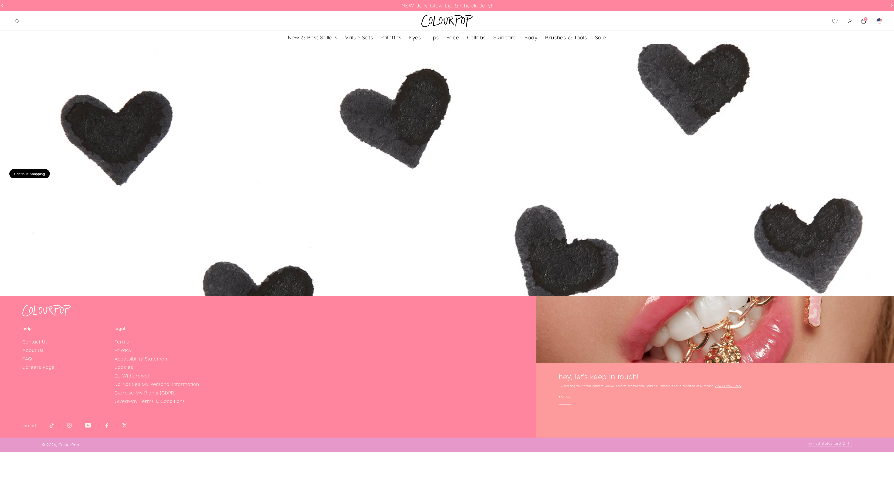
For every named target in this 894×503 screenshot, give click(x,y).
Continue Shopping (29, 174)
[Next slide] (891, 5)
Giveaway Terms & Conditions (150, 401)
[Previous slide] (2, 5)
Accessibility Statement (142, 358)
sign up (565, 396)
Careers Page (38, 367)
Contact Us (35, 341)
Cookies (124, 367)
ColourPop (68, 444)
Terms (122, 341)
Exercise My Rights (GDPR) (145, 392)
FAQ (27, 358)
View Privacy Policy (728, 385)
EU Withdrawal (132, 375)
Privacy (123, 350)
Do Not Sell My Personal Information (157, 384)
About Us (33, 350)
